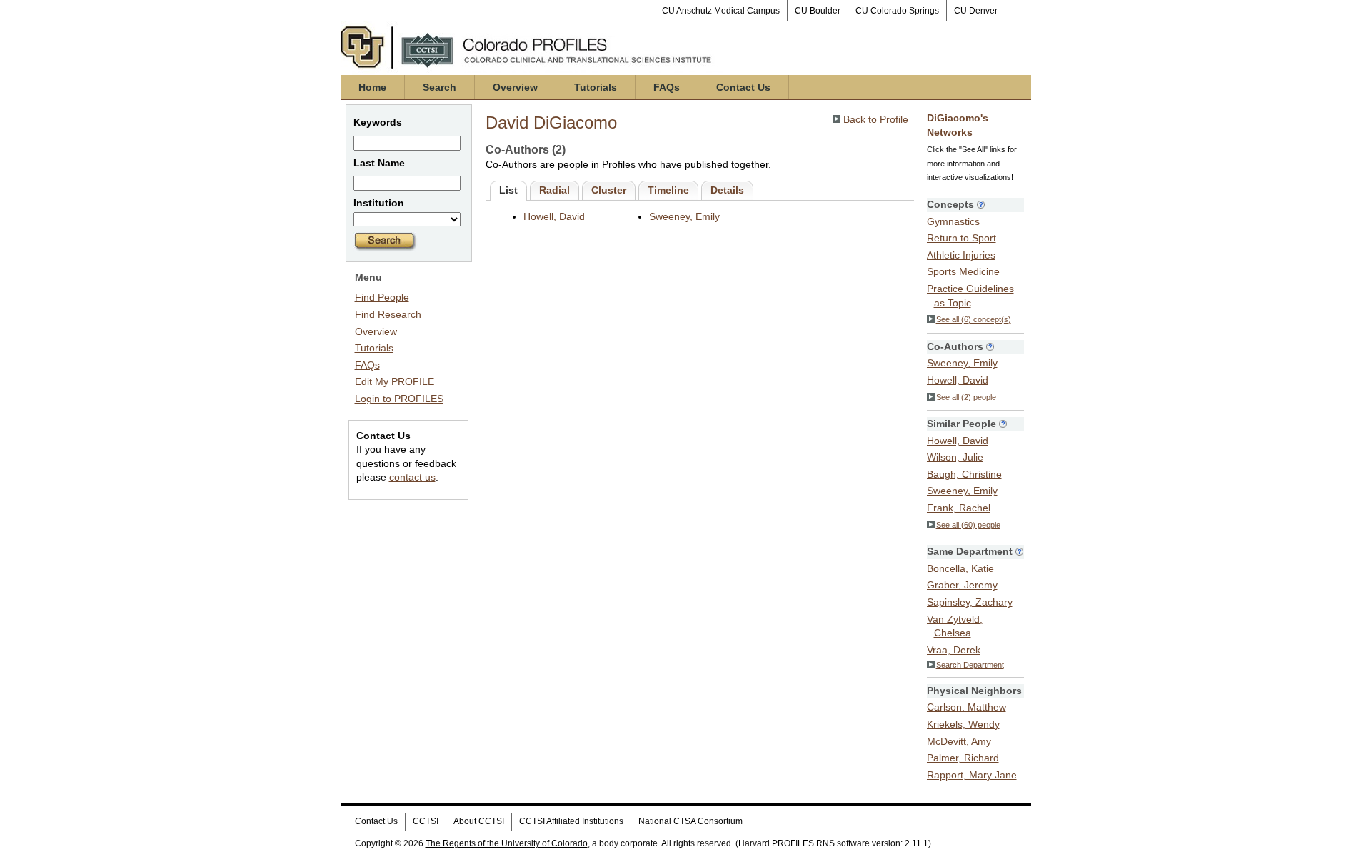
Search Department (970, 665)
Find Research (388, 314)
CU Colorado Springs (897, 11)
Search (439, 87)
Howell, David (554, 216)
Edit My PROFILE (394, 381)
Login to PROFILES (399, 398)
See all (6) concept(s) (973, 319)
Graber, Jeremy (962, 585)
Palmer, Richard (963, 757)
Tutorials (595, 87)
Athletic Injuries (961, 255)
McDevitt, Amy (959, 741)
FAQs (666, 87)
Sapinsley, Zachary (970, 602)
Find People (382, 297)
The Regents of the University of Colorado (507, 843)
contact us (412, 477)
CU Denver (976, 11)
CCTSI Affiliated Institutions (571, 821)
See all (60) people (968, 525)
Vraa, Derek (953, 650)
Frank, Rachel (958, 507)
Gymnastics (953, 221)
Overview (515, 87)
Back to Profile (875, 119)
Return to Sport (961, 238)
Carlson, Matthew (966, 707)
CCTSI (425, 821)
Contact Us (743, 87)
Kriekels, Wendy (963, 724)
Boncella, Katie (960, 568)
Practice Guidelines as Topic (970, 296)
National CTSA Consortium (690, 821)
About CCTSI (478, 821)
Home (372, 87)
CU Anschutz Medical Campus (721, 11)
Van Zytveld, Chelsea (955, 626)
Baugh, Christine (964, 474)
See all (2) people (966, 397)
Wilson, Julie (955, 457)
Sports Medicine (963, 271)
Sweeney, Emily (684, 216)
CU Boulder (817, 11)
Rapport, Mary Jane (972, 775)
